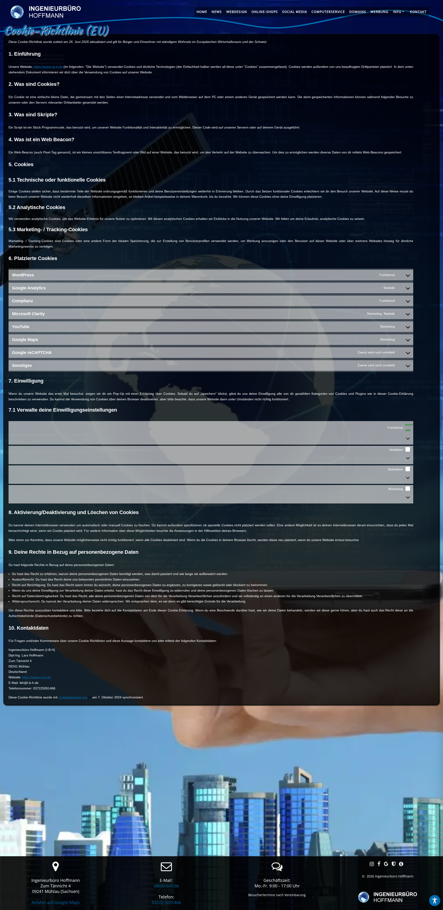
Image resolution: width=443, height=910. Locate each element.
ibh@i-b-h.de (166, 886)
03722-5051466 (166, 902)
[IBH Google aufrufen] (386, 863)
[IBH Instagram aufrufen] (372, 863)
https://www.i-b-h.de (48, 67)
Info (397, 11)
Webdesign (236, 11)
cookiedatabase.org (72, 697)
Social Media (294, 11)
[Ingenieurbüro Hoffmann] (387, 897)
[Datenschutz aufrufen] (393, 863)
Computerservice (328, 11)
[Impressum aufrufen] (401, 863)
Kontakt (418, 11)
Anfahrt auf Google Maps (55, 902)
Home (202, 11)
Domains (357, 11)
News (217, 11)
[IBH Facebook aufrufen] (378, 863)
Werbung (379, 11)
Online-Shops (264, 11)
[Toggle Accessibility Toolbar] (435, 901)
